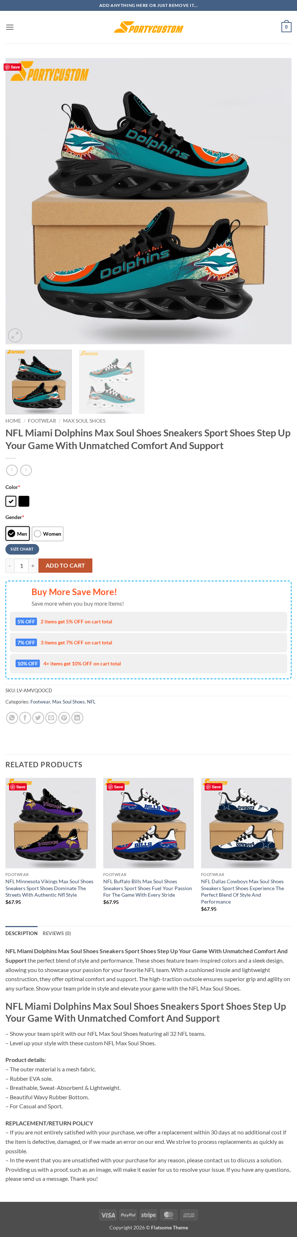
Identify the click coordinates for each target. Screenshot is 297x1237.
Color (12, 487)
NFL (91, 702)
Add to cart (65, 565)
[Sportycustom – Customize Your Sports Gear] (148, 27)
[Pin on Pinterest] (64, 718)
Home (13, 421)
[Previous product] (26, 470)
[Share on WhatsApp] (12, 718)
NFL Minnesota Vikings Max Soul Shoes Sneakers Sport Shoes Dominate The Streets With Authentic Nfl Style (49, 888)
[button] (9, 27)
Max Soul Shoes (84, 421)
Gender (14, 517)
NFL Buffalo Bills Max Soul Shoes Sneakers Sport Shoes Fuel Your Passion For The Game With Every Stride (147, 888)
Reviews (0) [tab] (57, 933)
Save (15, 67)
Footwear (42, 421)
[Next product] (11, 470)
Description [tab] (21, 933)
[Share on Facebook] (25, 718)
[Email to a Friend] (51, 718)
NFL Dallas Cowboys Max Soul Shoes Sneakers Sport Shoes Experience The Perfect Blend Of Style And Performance (242, 891)
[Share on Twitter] (38, 718)
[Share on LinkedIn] (77, 718)
